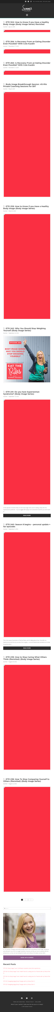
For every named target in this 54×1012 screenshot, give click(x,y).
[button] (27, 15)
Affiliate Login (46, 1)
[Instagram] (31, 1)
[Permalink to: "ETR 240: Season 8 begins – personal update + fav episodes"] (27, 584)
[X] (28, 1)
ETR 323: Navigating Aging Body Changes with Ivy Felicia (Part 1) (19, 981)
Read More (27, 515)
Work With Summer (27, 957)
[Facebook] (26, 1)
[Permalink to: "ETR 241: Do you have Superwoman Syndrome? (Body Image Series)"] (27, 452)
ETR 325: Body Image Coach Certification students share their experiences (21, 968)
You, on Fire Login (37, 1)
